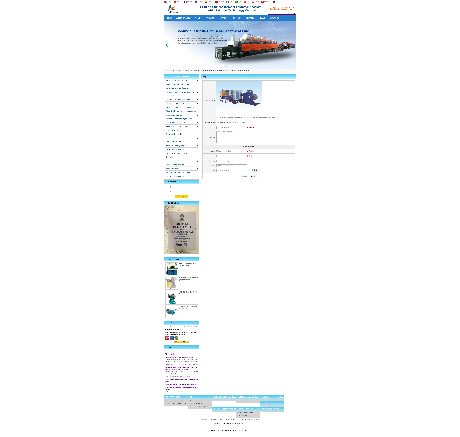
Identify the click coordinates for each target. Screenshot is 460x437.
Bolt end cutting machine (175, 149)
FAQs (262, 18)
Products (210, 18)
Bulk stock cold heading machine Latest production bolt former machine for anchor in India (245, 118)
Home (169, 18)
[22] (230, 68)
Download (274, 18)
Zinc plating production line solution (179, 100)
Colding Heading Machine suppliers (179, 103)
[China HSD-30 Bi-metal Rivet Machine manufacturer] (171, 297)
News (197, 18)
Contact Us (250, 18)
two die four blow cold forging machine (180, 107)
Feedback (236, 18)
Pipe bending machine (174, 142)
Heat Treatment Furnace (175, 96)
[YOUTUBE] (167, 338)
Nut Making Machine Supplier (177, 88)
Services (223, 18)
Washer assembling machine (176, 123)
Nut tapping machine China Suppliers (180, 92)
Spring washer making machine (178, 126)
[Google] (176, 338)
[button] (224, 66)
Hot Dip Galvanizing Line (175, 176)
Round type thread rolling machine (179, 119)
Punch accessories (173, 168)
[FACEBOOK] (172, 338)
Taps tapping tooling (173, 161)
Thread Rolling (170, 349)
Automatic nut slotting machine (177, 153)
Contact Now (181, 341)
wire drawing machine (174, 115)
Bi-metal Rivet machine (174, 130)
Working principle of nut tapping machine (179, 353)
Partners (249, 419)
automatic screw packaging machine (188, 279)
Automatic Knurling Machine (176, 146)
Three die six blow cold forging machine (181, 111)
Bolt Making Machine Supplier (179, 71)
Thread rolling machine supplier (178, 84)
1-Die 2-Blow (242, 415)
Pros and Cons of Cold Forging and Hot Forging (181, 380)
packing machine (172, 138)
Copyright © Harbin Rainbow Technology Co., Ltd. (230, 423)
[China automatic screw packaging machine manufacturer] (171, 283)
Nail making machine (246, 413)
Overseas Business (197, 403)
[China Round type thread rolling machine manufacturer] (171, 268)
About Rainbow (183, 18)
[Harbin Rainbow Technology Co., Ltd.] (182, 14)
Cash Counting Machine (175, 165)
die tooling (169, 157)
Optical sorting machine (175, 134)
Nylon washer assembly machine (178, 172)
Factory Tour (213, 419)
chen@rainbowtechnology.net (284, 9)
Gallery (256, 419)
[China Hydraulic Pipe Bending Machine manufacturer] (171, 311)
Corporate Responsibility (199, 406)
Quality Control (239, 419)
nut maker (241, 401)
